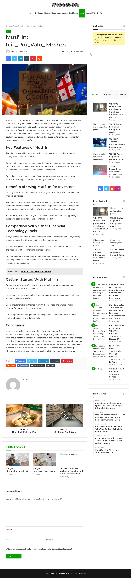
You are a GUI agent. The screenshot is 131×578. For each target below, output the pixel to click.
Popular (107, 94)
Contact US (90, 13)
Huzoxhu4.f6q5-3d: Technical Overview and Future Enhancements (71, 471)
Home (31, 13)
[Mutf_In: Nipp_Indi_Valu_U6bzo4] (17, 459)
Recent (95, 94)
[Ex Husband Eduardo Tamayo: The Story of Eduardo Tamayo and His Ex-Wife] (100, 351)
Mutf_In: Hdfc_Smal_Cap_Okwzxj (44, 470)
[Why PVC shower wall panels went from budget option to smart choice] (100, 107)
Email (9, 539)
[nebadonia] (65, 5)
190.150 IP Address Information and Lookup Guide (99, 255)
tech (82, 13)
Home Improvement (59, 13)
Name (9, 530)
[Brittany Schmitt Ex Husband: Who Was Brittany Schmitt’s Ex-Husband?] (100, 332)
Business (39, 13)
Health (47, 13)
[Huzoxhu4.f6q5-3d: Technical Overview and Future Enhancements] (71, 459)
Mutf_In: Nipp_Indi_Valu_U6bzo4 (17, 470)
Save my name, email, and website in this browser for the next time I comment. (40, 549)
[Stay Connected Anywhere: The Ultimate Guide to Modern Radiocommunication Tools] (100, 313)
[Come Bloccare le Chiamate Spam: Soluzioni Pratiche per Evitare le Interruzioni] (100, 291)
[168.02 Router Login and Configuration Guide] (100, 127)
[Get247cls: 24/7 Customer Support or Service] (100, 372)
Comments (121, 94)
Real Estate (73, 13)
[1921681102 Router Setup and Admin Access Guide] (100, 170)
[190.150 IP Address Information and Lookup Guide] (100, 142)
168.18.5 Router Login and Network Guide (116, 157)
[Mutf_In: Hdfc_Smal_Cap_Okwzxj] (44, 459)
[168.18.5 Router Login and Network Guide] (100, 157)
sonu (12, 52)
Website (49, 539)
